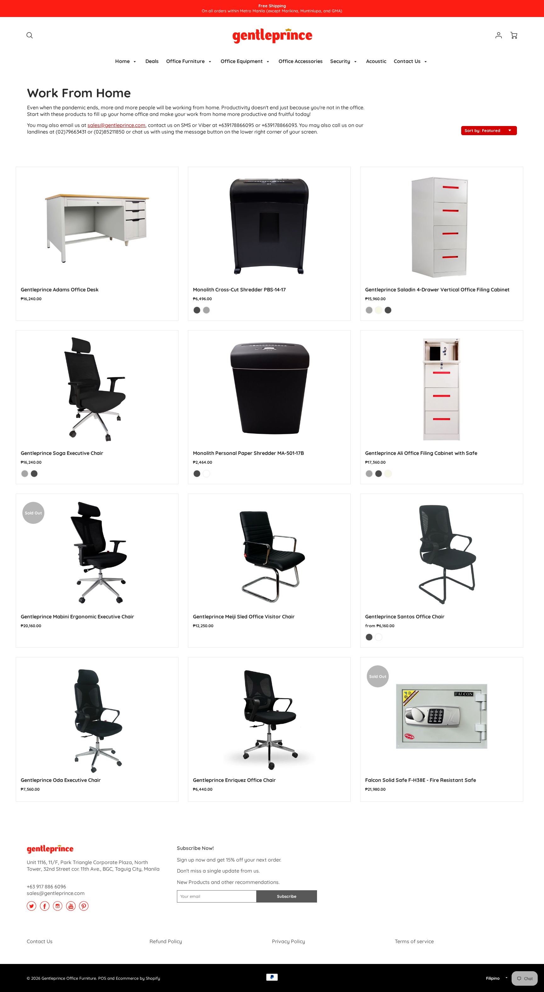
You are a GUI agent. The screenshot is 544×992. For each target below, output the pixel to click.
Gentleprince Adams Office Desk (60, 289)
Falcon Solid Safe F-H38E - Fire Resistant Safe (420, 780)
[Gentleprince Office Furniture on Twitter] (31, 908)
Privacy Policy (288, 941)
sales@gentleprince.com (116, 125)
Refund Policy (166, 941)
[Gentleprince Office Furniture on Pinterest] (83, 908)
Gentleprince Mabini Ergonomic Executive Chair (77, 616)
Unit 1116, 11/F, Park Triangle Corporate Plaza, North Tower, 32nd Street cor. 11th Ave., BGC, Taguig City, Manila (93, 865)
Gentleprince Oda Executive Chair (61, 780)
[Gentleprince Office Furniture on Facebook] (44, 908)
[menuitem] (126, 61)
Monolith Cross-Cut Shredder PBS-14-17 (239, 289)
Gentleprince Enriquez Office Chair (234, 780)
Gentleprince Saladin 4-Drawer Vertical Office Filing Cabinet (437, 289)
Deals (152, 61)
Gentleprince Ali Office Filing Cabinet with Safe (421, 453)
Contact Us (408, 61)
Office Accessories (301, 61)
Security (340, 61)
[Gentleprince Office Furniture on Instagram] (57, 908)
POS (102, 978)
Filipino (493, 978)
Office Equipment (242, 61)
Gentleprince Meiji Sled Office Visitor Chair (244, 616)
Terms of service (414, 941)
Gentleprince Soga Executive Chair (62, 453)
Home (123, 61)
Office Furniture (186, 61)
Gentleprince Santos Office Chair (405, 616)
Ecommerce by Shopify (138, 978)
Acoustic (376, 61)
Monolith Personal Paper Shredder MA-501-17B (248, 453)
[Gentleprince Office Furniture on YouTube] (71, 908)
